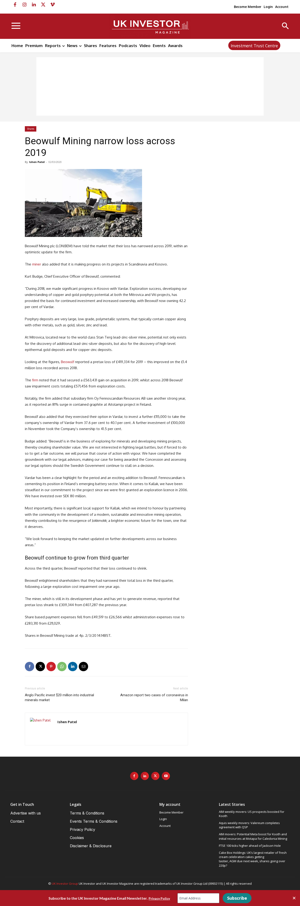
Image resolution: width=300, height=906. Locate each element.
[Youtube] (166, 776)
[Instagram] (24, 4)
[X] (43, 4)
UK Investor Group (65, 883)
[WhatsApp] (62, 666)
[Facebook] (15, 4)
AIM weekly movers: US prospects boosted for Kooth (251, 814)
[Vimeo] (52, 4)
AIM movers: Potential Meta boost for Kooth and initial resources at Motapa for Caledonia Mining (253, 836)
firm (35, 380)
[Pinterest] (51, 666)
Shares (30, 128)
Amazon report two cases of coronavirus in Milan (154, 697)
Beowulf (67, 362)
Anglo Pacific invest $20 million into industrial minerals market (59, 697)
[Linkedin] (33, 4)
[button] (285, 26)
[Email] (83, 666)
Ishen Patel (37, 162)
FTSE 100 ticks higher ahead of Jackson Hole (250, 845)
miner (36, 264)
